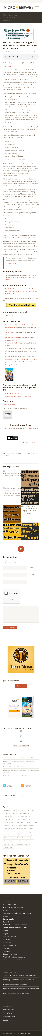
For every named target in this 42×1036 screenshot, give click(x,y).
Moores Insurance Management (13, 70)
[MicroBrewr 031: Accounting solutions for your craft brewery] (12, 514)
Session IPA (7, 841)
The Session (29, 841)
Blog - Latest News (10, 15)
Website (32, 582)
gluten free (14, 825)
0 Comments (15, 52)
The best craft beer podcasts (14, 957)
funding (6, 825)
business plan (15, 816)
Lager (5, 828)
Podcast (19, 17)
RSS (11, 66)
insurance (17, 453)
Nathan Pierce (34, 52)
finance (35, 822)
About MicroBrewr (10, 904)
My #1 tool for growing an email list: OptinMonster (16, 776)
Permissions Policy (9, 1009)
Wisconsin (27, 844)
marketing (12, 828)
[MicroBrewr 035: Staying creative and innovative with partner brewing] (12, 496)
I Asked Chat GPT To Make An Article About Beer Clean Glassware (19, 757)
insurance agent (25, 453)
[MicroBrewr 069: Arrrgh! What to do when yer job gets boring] (30, 478)
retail (35, 835)
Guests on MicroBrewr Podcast (14, 928)
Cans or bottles (9, 919)
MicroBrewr (14, 1033)
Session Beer (26, 838)
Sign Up (6, 948)
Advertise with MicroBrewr (13, 907)
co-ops (23, 819)
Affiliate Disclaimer (9, 1016)
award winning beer (10, 810)
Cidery (17, 819)
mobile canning (16, 832)
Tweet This (11, 263)
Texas (22, 841)
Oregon (21, 835)
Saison (6, 838)
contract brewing (9, 822)
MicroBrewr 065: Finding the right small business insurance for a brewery (20, 45)
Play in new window (15, 63)
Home (13, 17)
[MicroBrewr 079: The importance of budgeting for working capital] (30, 531)
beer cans (10, 453)
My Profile (7, 942)
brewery (14, 813)
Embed (33, 63)
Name (32, 567)
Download (26, 63)
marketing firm (21, 828)
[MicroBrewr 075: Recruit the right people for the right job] (30, 514)
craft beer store (20, 822)
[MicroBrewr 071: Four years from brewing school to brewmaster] (12, 478)
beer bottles (21, 810)
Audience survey (9, 910)
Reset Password (9, 945)
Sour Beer (6, 456)
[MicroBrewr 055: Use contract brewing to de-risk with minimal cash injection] (12, 531)
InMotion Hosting (9, 405)
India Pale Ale (23, 825)
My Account (7, 939)
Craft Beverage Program (13, 338)
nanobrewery (27, 832)
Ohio (16, 835)
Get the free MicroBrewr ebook (15, 925)
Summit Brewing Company (13, 348)
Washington (19, 844)
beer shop (7, 813)
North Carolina (8, 835)
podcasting (29, 835)
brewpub (6, 816)
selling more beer (15, 838)
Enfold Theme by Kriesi (26, 1033)
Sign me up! (21, 686)
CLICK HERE (28, 428)
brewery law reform (25, 813)
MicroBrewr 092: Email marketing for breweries (15, 766)
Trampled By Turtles (11, 343)
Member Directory (10, 936)
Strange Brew (9, 365)
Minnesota (34, 453)
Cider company (8, 819)
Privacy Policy (7, 1013)
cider (30, 816)
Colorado (29, 819)
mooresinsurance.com (12, 393)
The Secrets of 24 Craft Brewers (15, 960)
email (28, 822)
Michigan (30, 828)
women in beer (8, 847)
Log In (5, 933)
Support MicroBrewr (10, 954)
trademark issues (9, 844)
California (24, 816)
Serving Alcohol (10, 332)
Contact (6, 922)
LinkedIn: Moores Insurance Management (18, 396)
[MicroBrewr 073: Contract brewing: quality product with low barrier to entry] (30, 496)
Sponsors (6, 951)
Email (32, 575)
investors (31, 825)
